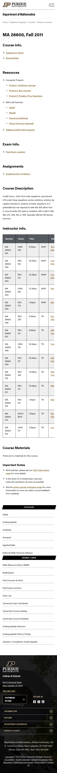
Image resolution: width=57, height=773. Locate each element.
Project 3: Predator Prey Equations (25, 95)
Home (5, 22)
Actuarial (7, 537)
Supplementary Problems (18, 173)
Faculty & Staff (12, 730)
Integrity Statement (40, 759)
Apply (5, 514)
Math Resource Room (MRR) (16, 564)
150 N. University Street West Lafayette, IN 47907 (13, 684)
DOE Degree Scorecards (23, 762)
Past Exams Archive (12, 587)
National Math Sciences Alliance (18, 552)
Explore (8, 717)
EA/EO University (23, 759)
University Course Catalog (15, 610)
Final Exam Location (15, 151)
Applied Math (9, 545)
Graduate (7, 529)
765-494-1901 (9, 691)
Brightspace (8, 572)
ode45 (12, 107)
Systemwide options (10, 699)
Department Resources (15, 724)
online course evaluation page (27, 487)
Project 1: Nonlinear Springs (22, 85)
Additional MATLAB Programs (20, 129)
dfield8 (12, 112)
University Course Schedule (15, 618)
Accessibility (9, 759)
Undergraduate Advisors (14, 626)
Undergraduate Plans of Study (17, 633)
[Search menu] (51, 5)
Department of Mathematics (19, 14)
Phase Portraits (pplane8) (21, 123)
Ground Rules (12, 58)
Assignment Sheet (15, 52)
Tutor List (7, 595)
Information (10, 711)
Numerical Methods (18, 118)
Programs (29, 507)
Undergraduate (10, 522)
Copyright (9, 757)
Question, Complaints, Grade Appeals (20, 641)
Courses (31, 22)
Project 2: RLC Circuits (20, 90)
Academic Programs (18, 22)
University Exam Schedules (15, 603)
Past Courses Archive (13, 580)
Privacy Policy (40, 762)
